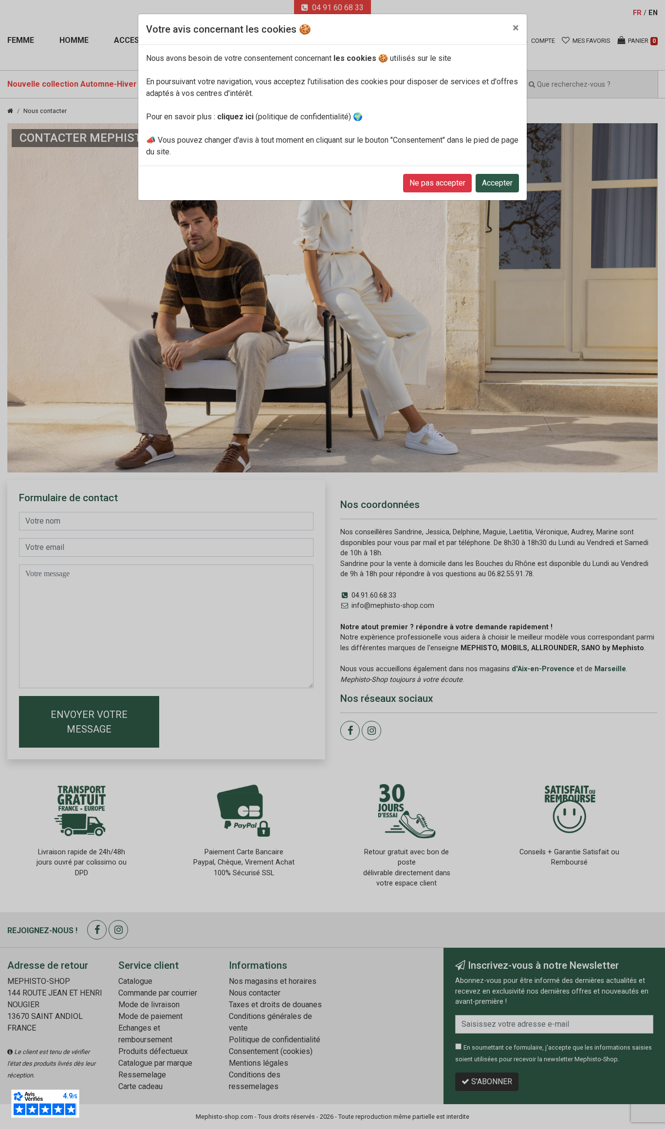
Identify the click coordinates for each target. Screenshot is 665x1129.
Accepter (497, 183)
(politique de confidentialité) (284, 116)
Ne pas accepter (437, 183)
